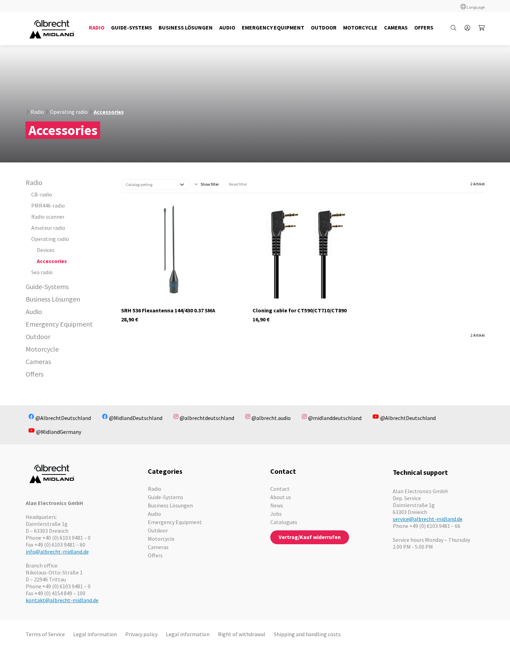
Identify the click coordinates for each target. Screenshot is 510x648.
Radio (37, 111)
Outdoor (38, 336)
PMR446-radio (48, 205)
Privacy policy (141, 634)
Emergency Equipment (59, 324)
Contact (280, 488)
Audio (34, 311)
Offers (34, 374)
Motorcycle (42, 349)
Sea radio (42, 272)
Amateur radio (48, 227)
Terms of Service (45, 634)
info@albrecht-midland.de (57, 551)
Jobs (276, 513)
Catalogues (283, 522)
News (276, 505)
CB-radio (41, 194)
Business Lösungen (53, 299)
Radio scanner (48, 216)
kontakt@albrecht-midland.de (62, 600)
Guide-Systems (47, 286)
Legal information (95, 634)
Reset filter (238, 184)
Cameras (38, 361)
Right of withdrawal (241, 634)
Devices (45, 249)
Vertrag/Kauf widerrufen (310, 536)
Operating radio (69, 111)
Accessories (109, 111)
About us (280, 497)
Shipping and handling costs (307, 634)
